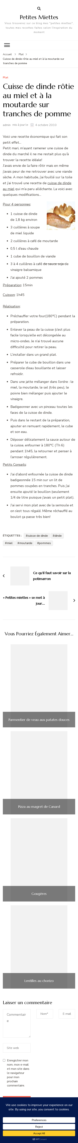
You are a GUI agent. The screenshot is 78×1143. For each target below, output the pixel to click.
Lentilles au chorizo (39, 981)
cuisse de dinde (38, 536)
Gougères (39, 894)
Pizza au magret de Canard (39, 807)
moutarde (25, 543)
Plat (5, 77)
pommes (45, 543)
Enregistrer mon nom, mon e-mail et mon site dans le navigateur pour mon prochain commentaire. (18, 1073)
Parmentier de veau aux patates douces (39, 720)
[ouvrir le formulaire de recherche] (39, 9)
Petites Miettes (39, 17)
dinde (58, 536)
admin (7, 125)
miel (10, 543)
